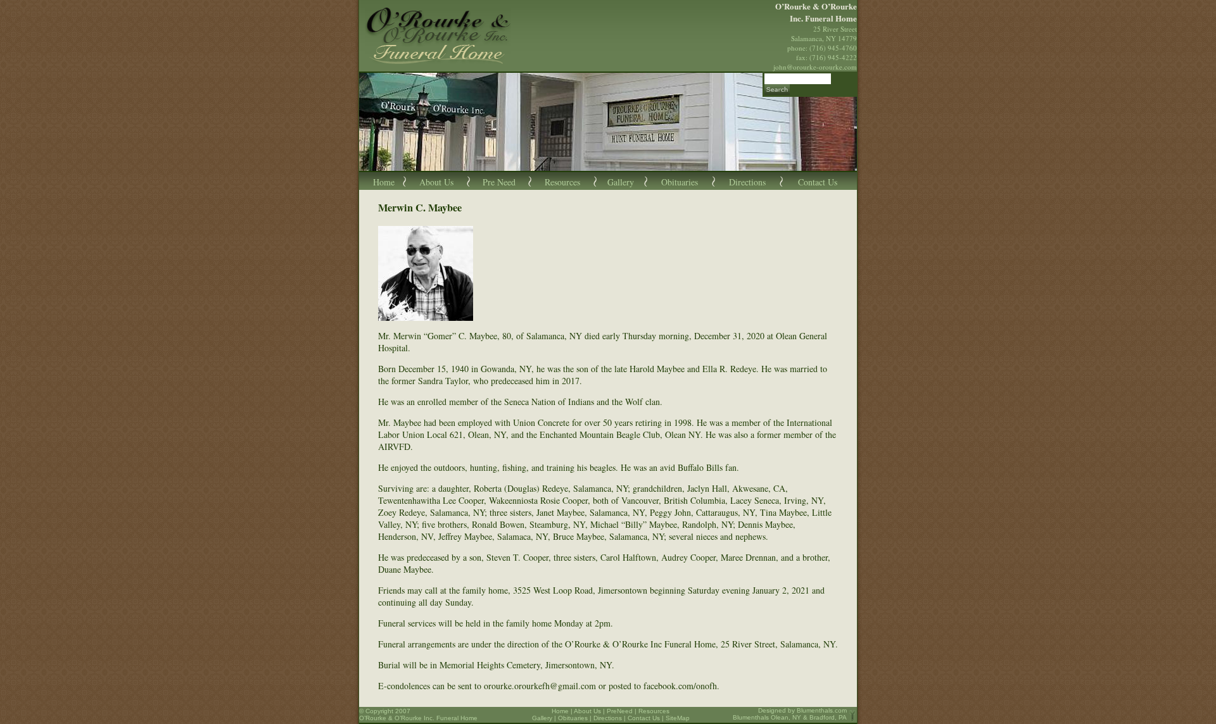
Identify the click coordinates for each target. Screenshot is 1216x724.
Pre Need (499, 182)
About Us (436, 182)
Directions (747, 182)
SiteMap (678, 718)
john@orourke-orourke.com (815, 67)
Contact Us (817, 182)
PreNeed (620, 711)
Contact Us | (647, 718)
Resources (562, 182)
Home (384, 182)
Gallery (620, 182)
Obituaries (679, 182)
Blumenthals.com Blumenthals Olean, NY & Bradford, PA (790, 714)
